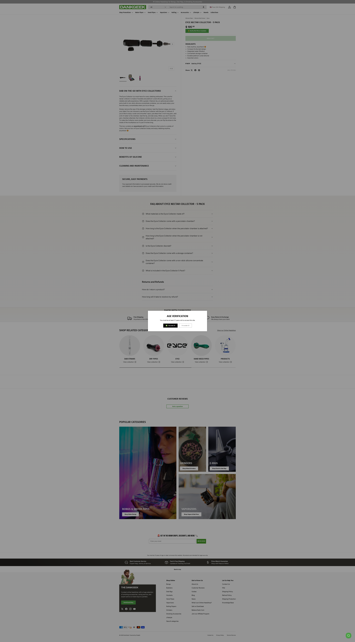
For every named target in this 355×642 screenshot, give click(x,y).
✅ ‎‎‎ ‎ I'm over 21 (170, 325)
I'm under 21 (185, 325)
